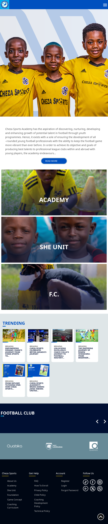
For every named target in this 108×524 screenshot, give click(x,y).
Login (64, 485)
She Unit (11, 490)
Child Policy (40, 494)
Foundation (13, 494)
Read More (51, 161)
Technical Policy (42, 511)
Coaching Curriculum (12, 506)
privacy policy (41, 490)
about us (11, 481)
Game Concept (14, 499)
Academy (11, 485)
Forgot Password (69, 490)
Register (65, 481)
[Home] (4, 4)
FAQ (36, 481)
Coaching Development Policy (41, 503)
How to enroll (41, 485)
